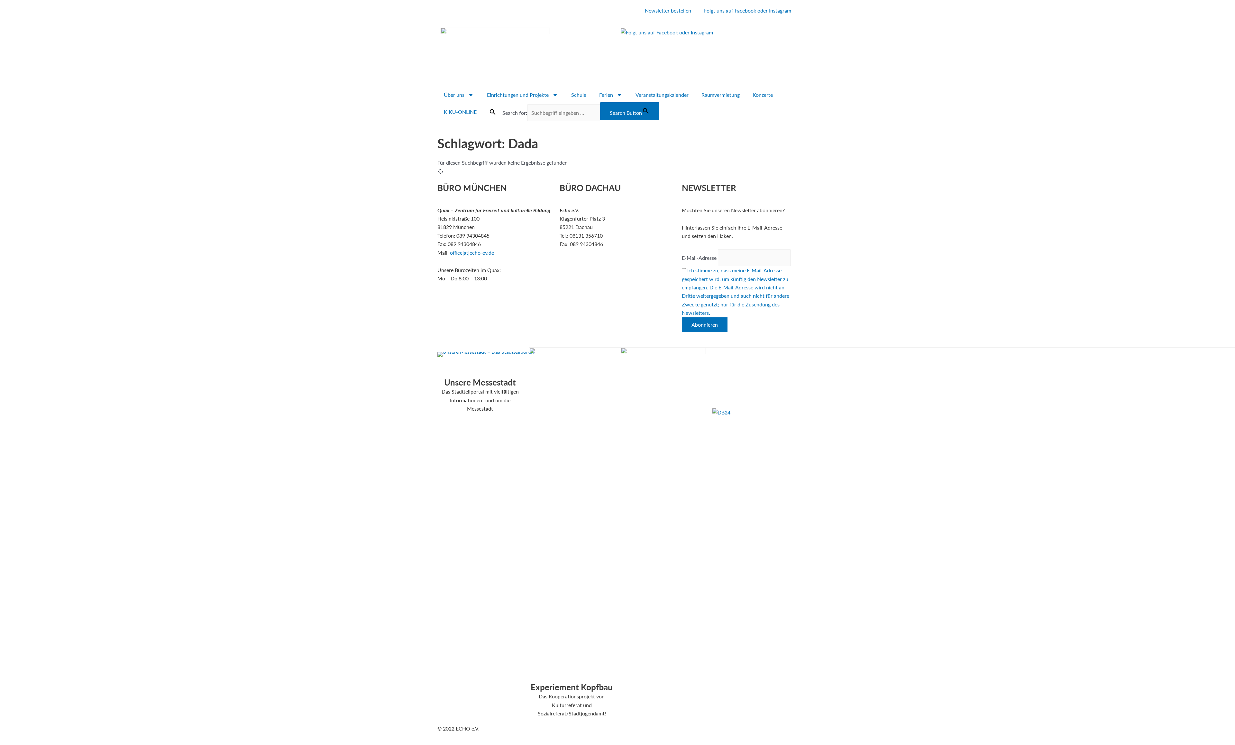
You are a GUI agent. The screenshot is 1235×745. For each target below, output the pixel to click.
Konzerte (763, 94)
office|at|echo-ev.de (472, 252)
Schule (578, 94)
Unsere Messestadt (480, 382)
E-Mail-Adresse (699, 257)
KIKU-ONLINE (460, 111)
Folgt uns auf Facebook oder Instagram (747, 10)
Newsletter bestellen (668, 10)
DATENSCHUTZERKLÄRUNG (746, 360)
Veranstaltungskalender (662, 94)
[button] (492, 111)
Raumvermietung (720, 94)
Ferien (606, 94)
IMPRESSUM (727, 351)
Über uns (454, 94)
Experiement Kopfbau (572, 687)
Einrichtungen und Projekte (518, 94)
